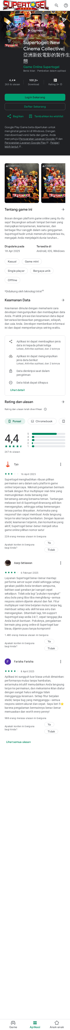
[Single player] (16, 271)
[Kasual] (12, 261)
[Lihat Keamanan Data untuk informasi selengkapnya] (63, 300)
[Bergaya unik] (41, 271)
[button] (61, 84)
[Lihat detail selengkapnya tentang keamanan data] (17, 390)
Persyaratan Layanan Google (37, 139)
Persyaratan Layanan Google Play (25, 142)
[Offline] (12, 280)
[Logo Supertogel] (26, 5)
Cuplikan (34, 30)
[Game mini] (32, 261)
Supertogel (11, 233)
